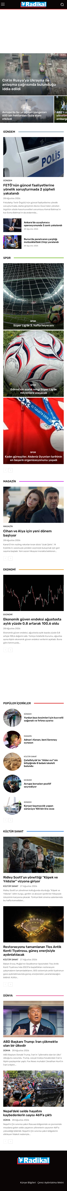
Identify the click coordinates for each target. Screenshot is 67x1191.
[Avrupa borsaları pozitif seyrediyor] (12, 784)
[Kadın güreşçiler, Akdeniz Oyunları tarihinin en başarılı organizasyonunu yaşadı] (33, 431)
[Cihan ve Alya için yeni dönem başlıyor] (33, 505)
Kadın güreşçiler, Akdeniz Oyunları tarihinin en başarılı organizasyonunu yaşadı (33, 458)
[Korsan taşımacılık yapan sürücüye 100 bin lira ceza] (12, 806)
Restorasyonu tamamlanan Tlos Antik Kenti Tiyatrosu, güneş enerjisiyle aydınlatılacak (32, 951)
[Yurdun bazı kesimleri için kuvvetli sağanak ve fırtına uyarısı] (12, 718)
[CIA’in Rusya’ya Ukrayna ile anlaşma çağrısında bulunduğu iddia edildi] (33, 74)
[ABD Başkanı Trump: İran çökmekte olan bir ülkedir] (33, 1019)
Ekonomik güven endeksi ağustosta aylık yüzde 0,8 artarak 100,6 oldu (32, 621)
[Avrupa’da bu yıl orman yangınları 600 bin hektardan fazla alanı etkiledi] (27, 109)
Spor (33, 321)
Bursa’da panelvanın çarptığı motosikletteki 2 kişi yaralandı (41, 241)
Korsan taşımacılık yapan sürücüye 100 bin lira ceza (39, 807)
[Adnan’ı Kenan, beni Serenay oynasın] (12, 740)
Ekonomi (8, 614)
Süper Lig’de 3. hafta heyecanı (33, 325)
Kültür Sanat (30, 756)
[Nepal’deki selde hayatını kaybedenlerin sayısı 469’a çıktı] (33, 1089)
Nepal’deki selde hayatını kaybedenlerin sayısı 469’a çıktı (27, 1113)
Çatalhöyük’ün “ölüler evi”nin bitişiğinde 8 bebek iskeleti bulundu (41, 763)
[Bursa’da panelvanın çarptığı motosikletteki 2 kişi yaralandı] (12, 242)
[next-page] (10, 470)
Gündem (7, 180)
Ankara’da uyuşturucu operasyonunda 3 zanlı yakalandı (43, 224)
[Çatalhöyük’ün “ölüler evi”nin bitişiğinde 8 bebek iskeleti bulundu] (12, 762)
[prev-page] (5, 470)
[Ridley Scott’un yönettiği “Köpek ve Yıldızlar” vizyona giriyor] (33, 855)
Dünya (6, 1050)
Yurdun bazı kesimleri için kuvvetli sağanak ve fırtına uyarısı (43, 719)
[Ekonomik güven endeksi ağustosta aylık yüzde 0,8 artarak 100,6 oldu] (33, 593)
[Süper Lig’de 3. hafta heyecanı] (33, 296)
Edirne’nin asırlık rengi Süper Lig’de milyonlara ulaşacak (33, 391)
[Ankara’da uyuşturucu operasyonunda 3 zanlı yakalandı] (12, 225)
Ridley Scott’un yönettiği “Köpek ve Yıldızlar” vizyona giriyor (30, 879)
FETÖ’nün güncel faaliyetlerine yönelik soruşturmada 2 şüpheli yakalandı (29, 189)
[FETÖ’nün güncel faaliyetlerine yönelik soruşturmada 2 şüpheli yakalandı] (33, 157)
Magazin (8, 526)
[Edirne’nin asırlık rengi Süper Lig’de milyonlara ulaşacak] (33, 363)
